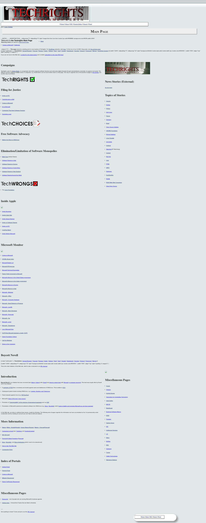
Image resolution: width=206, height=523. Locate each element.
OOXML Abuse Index (8, 259)
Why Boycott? (6, 434)
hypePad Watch (6, 230)
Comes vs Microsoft (8, 45)
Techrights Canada (103, 51)
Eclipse (108, 105)
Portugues (88, 51)
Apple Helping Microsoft (8, 233)
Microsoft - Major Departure (9, 310)
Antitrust (108, 145)
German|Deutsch (27, 51)
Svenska (76, 51)
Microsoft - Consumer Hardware (10, 299)
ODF (48, 402)
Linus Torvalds (110, 138)
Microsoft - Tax (6, 318)
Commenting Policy (7, 449)
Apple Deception (6, 211)
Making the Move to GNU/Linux (10, 139)
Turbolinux (19, 431)
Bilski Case (5, 156)
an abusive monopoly (75, 382)
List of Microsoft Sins (7, 329)
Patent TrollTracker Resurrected (11, 481)
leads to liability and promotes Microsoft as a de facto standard (76, 406)
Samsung (108, 448)
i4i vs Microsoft (6, 106)
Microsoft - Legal (6, 322)
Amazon (108, 389)
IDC (107, 426)
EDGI (107, 415)
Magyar (95, 51)
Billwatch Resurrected (8, 478)
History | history (35, 382)
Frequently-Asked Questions (10, 438)
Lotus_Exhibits (8, 27)
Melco (107, 437)
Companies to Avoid (7, 431)
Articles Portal (6, 467)
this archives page (95, 49)
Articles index (5, 502)
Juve (107, 160)
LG (107, 434)
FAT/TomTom (24, 395)
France (108, 116)
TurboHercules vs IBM (8, 99)
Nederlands (70, 51)
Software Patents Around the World (12, 175)
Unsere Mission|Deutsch (27, 427)
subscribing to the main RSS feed (54, 54)
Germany (108, 119)
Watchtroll (109, 149)
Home (62, 24)
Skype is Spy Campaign (8, 344)
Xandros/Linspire (29, 431)
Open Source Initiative (112, 127)
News (42, 41)
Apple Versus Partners (8, 219)
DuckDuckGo (109, 175)
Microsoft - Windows (7, 292)
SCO (64, 387)
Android (108, 153)
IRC (71, 24)
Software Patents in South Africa (11, 167)
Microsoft (66, 382)
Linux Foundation (9, 190)
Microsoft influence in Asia (9, 288)
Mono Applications (20, 442)
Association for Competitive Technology (117, 397)
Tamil (59, 51)
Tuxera (108, 452)
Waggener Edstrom (111, 460)
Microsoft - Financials (8, 314)
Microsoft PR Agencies (8, 266)
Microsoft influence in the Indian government (14, 281)
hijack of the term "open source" (17, 398)
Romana (41, 51)
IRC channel (43, 366)
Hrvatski (64, 51)
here (64, 49)
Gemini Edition (78, 24)
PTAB (107, 164)
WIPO (107, 167)
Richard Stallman (111, 134)
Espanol (82, 51)
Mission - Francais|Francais (42, 427)
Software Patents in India (9, 160)
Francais (35, 51)
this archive (96, 72)
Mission (4, 427)
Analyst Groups (110, 393)
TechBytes (51, 49)
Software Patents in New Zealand (11, 171)
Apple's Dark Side (7, 215)
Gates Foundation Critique (9, 336)
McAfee (108, 441)
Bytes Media (16, 71)
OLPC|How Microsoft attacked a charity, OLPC (15, 333)
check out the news (24, 42)
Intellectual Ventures (111, 430)
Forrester (108, 419)
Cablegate (17, 45)
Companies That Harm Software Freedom (13, 110)
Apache (108, 101)
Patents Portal (6, 470)
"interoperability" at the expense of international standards (26, 402)
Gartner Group (110, 423)
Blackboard (109, 408)
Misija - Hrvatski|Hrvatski (13, 427)
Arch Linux (109, 112)
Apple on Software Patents (9, 222)
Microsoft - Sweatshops (8, 325)
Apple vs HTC (6, 95)
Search (86, 24)
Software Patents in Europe (9, 164)
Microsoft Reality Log (8, 262)
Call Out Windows (7, 340)
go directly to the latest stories (29, 54)
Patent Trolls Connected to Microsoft (12, 273)
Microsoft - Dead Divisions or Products (12, 303)
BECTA (108, 404)
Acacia (108, 386)
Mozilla (108, 178)
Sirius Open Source (111, 186)
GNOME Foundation (111, 130)
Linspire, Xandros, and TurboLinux (40, 391)
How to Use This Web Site (9, 446)
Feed (90, 24)
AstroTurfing (109, 400)
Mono (46, 406)
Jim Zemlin (109, 141)
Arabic (46, 51)
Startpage (109, 171)
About (67, 24)
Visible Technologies (111, 456)
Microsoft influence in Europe (10, 285)
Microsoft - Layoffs (7, 307)
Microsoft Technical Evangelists (10, 270)
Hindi (55, 51)
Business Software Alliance (113, 411)
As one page (108, 87)
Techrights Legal (6, 114)
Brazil (107, 123)
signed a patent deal (55, 382)
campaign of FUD (8, 387)
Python (108, 108)
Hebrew (51, 51)
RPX (107, 445)
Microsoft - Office (6, 296)
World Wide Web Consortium (114, 182)
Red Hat (108, 156)
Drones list (5, 499)
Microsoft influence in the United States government (16, 277)
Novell (44, 382)
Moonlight (51, 406)
